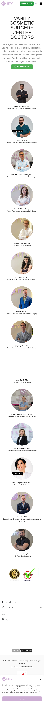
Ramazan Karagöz (22, 554)
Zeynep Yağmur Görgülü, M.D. (22, 414)
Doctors (4, 611)
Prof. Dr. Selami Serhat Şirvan (22, 175)
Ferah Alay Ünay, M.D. (22, 448)
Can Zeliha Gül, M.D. (22, 277)
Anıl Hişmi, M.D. (22, 380)
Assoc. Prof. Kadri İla (22, 243)
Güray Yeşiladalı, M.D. (22, 106)
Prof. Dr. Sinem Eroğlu (22, 209)
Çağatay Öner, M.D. (22, 346)
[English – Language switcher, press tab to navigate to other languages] (36, 3)
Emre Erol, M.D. (22, 517)
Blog (3, 614)
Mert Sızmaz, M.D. (22, 311)
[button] (41, 679)
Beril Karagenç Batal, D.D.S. (22, 483)
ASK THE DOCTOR (23, 66)
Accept (22, 699)
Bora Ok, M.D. (22, 140)
